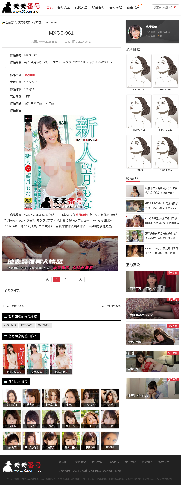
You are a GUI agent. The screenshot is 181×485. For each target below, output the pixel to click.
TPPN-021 (139, 170)
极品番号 (98, 7)
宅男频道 (147, 461)
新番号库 (133, 7)
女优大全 (81, 7)
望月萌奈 (38, 22)
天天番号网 (24, 22)
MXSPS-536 (114, 306)
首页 (49, 7)
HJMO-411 (139, 129)
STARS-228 (165, 129)
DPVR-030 (139, 89)
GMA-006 (165, 89)
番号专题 (115, 7)
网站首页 (64, 461)
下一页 (78, 279)
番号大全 (63, 7)
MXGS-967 (18, 306)
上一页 (45, 279)
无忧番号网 (21, 466)
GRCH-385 (165, 170)
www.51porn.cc (48, 41)
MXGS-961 (27, 325)
